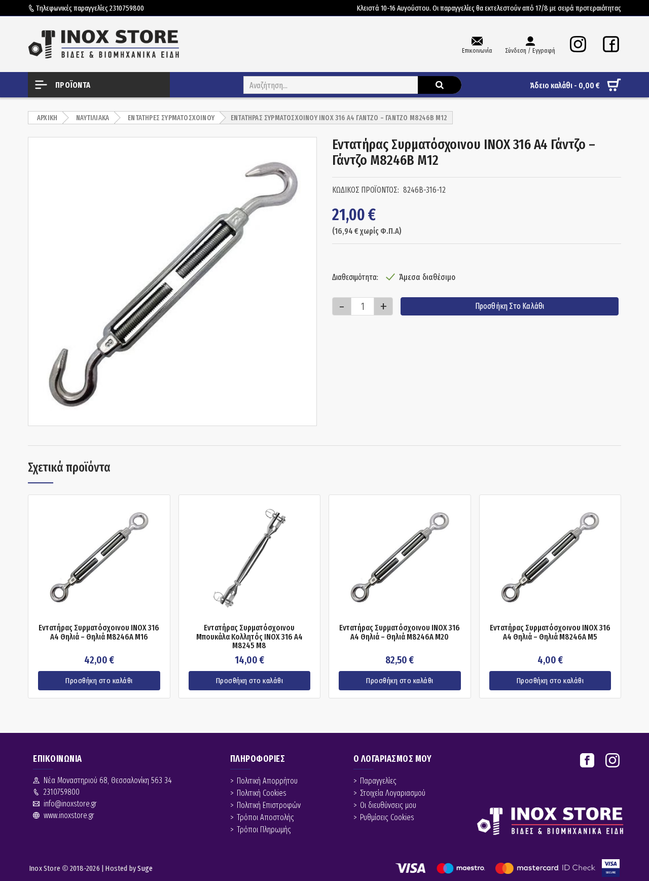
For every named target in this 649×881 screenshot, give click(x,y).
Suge (145, 868)
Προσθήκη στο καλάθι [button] (99, 680)
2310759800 (127, 8)
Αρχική (47, 118)
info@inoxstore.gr (70, 803)
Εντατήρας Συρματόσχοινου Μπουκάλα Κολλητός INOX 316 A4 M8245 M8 (249, 636)
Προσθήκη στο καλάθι (510, 306)
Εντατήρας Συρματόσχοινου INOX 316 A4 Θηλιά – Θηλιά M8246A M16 (99, 632)
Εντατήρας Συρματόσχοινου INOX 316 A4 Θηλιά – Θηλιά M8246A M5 (550, 632)
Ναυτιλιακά (92, 118)
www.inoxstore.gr (69, 815)
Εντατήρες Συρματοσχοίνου (171, 118)
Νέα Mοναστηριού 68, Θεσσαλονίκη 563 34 (108, 780)
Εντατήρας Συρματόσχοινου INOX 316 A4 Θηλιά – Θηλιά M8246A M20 (399, 632)
